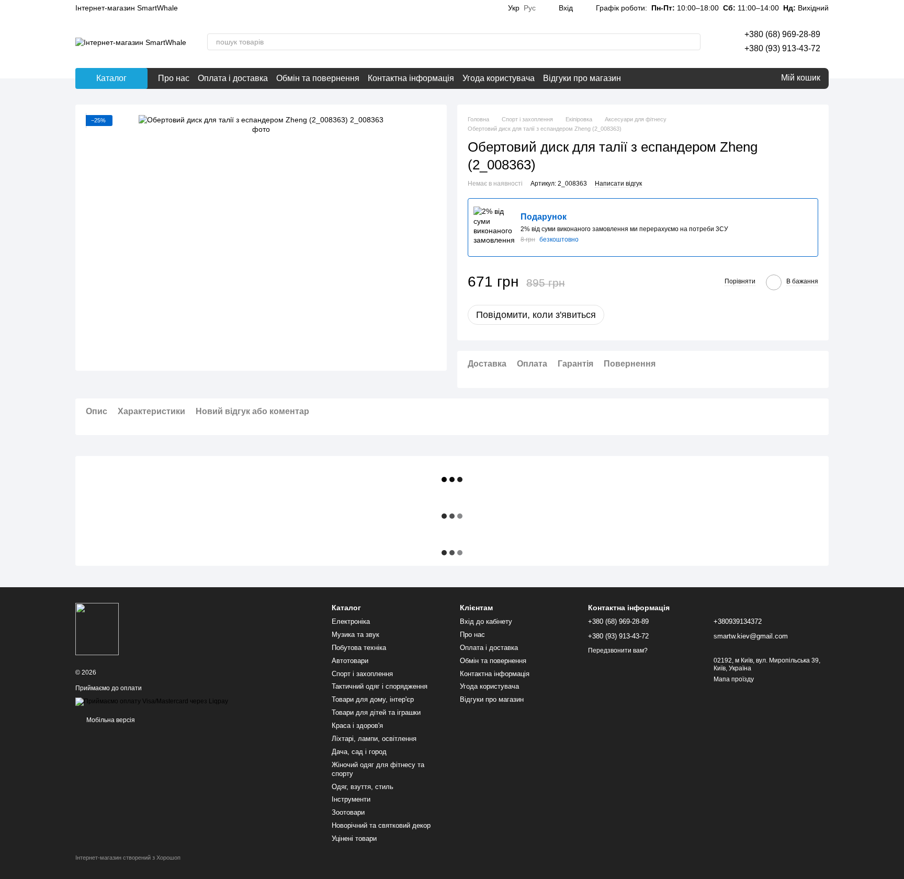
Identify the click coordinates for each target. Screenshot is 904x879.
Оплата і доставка (233, 78)
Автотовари (350, 661)
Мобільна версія (110, 720)
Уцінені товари (354, 838)
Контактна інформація (411, 78)
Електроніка (351, 621)
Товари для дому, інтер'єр (373, 699)
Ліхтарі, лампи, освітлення (374, 739)
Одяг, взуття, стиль (362, 787)
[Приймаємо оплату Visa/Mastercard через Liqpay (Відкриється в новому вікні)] (151, 701)
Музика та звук (355, 634)
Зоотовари (348, 812)
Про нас (173, 78)
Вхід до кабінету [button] (486, 621)
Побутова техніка (359, 648)
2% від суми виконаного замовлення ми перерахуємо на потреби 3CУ (624, 229)
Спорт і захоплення (362, 674)
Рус (530, 8)
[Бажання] (747, 78)
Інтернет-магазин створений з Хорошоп (127, 857)
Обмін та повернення (317, 78)
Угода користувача (498, 78)
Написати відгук (618, 183)
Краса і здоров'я (357, 725)
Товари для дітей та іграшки (376, 712)
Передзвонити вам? (618, 650)
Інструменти (351, 799)
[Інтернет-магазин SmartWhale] (97, 628)
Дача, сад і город (359, 752)
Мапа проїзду (734, 679)
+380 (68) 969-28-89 (782, 34)
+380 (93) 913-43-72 (782, 48)
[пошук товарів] (692, 41)
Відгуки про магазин (582, 78)
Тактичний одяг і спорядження (379, 686)
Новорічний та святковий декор (381, 825)
